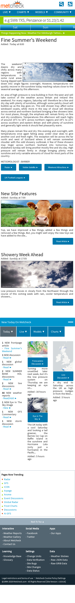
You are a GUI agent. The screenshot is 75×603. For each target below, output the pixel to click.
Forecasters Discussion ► (37, 362)
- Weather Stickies (59, 556)
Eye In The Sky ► (37, 417)
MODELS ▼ (41, 12)
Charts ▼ (56, 331)
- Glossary (7, 559)
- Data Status (33, 570)
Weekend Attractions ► (58, 167)
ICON (6, 486)
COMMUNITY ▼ (63, 12)
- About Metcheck (11, 540)
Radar (7, 479)
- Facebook (32, 533)
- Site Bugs (31, 563)
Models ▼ (39, 331)
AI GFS (7, 513)
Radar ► (9, 167)
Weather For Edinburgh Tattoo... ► (46, 33)
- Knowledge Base (11, 556)
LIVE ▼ (7, 12)
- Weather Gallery (11, 536)
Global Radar (11, 502)
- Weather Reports (12, 533)
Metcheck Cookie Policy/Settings (51, 578)
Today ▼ (8, 331)
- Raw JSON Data (59, 559)
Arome (7, 494)
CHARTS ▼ (23, 12)
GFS (6, 483)
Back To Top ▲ (37, 521)
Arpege (8, 490)
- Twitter (30, 536)
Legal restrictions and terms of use (17, 578)
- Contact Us (8, 544)
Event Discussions (13, 498)
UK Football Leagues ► (15, 177)
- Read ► (7, 357)
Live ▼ (23, 331)
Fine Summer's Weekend (12, 350)
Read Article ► (63, 241)
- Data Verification (35, 559)
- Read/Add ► (9, 398)
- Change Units (33, 556)
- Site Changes (33, 567)
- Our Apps (55, 533)
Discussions (10, 509)
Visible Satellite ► (30, 167)
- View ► (6, 407)
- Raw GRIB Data (58, 563)
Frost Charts (10, 505)
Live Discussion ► (63, 376)
